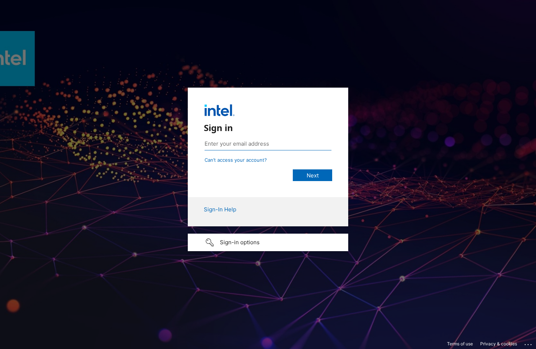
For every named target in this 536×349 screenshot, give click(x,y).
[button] (268, 242)
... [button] (528, 342)
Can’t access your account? (236, 160)
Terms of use (460, 343)
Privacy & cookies (498, 343)
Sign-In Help (220, 209)
